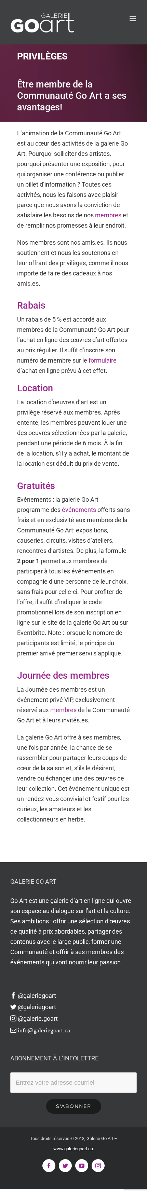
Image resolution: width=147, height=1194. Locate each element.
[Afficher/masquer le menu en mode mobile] (133, 18)
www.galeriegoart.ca (73, 1148)
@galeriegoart (37, 995)
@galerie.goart (38, 1018)
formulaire (103, 360)
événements (79, 509)
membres (108, 215)
